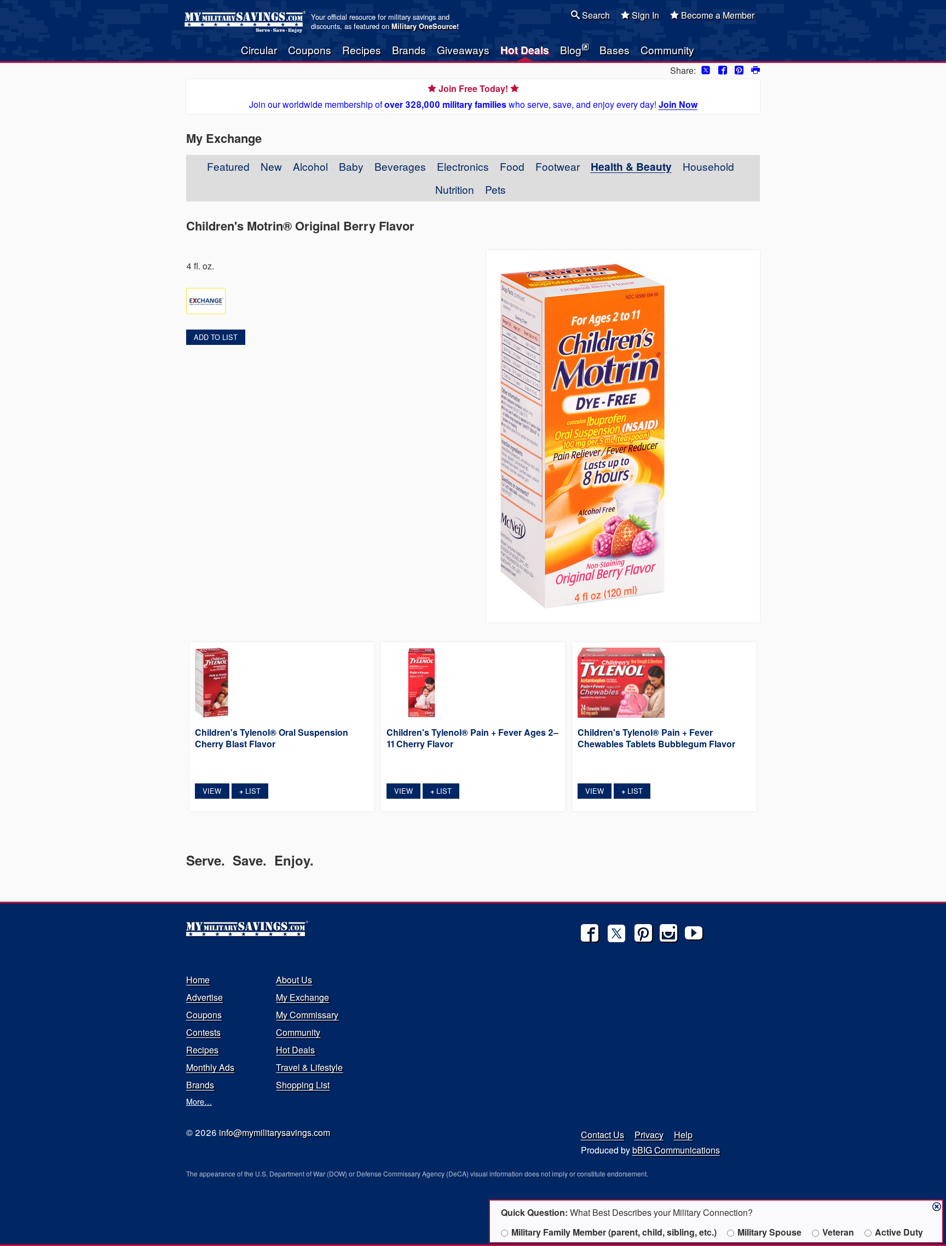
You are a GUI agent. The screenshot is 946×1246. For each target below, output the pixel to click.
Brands (409, 49)
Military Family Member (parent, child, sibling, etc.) (614, 1232)
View (212, 791)
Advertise (204, 997)
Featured (228, 166)
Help (683, 1134)
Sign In (644, 15)
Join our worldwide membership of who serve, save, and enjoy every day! (473, 96)
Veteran (838, 1232)
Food (512, 166)
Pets (495, 189)
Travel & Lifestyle (309, 1067)
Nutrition (454, 189)
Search (595, 15)
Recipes (361, 49)
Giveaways (463, 49)
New (271, 166)
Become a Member (716, 15)
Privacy (649, 1134)
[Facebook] (589, 932)
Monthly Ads (210, 1067)
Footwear (557, 166)
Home (198, 979)
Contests (203, 1032)
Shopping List (303, 1084)
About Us (294, 979)
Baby (351, 166)
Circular (259, 49)
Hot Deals (524, 49)
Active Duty (899, 1232)
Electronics (463, 166)
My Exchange (302, 997)
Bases (614, 49)
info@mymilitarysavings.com (274, 1132)
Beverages (400, 166)
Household (708, 166)
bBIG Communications (676, 1150)
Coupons (309, 49)
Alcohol (310, 166)
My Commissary (307, 1014)
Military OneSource (424, 26)
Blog (570, 49)
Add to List (216, 337)
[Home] (246, 22)
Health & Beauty (631, 166)
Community (667, 49)
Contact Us (602, 1134)
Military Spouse (769, 1232)
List (250, 791)
